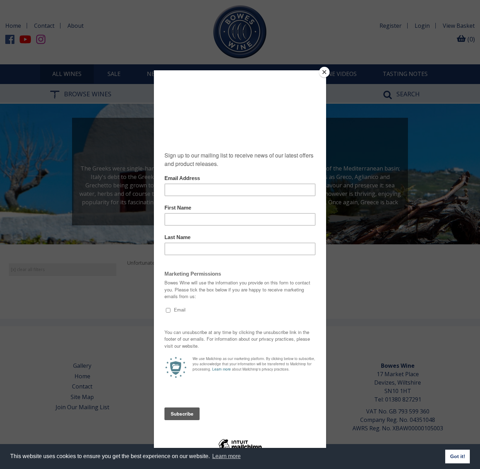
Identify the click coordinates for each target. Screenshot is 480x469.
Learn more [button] (226, 456)
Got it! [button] (457, 456)
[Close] (324, 72)
